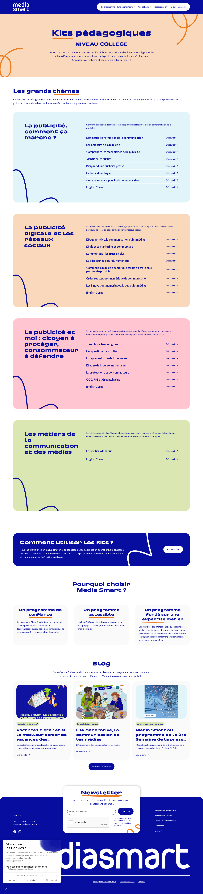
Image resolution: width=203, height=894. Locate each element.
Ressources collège (163, 815)
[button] (108, 7)
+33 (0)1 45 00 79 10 (26, 821)
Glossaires (159, 825)
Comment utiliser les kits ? (166, 820)
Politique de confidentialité (104, 881)
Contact (158, 831)
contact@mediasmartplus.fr (25, 824)
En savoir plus (173, 549)
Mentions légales (127, 881)
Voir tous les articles (101, 766)
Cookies (141, 881)
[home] (44, 6)
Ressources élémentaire (165, 810)
